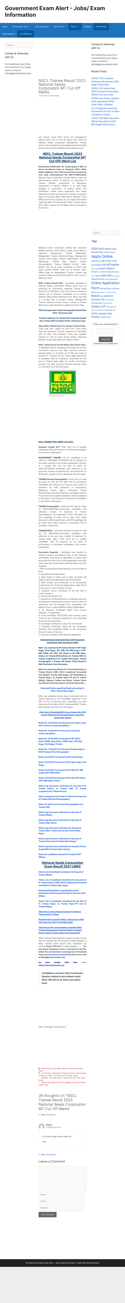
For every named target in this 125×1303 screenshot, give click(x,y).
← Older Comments (47, 1114)
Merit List (65, 1068)
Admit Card (58, 26)
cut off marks (46, 1073)
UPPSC (94, 313)
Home (5, 26)
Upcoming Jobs (42, 26)
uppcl (112, 307)
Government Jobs (20, 26)
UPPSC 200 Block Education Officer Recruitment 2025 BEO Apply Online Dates (105, 121)
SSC (103, 299)
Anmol (49, 1125)
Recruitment (102, 292)
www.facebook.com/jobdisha (57, 954)
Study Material (8, 34)
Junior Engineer (108, 272)
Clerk (114, 261)
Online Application (111, 279)
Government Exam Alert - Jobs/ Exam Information (55, 11)
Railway (94, 292)
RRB (101, 296)
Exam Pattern (106, 268)
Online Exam (105, 288)
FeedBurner (112, 343)
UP (103, 306)
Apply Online (102, 256)
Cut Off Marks (26, 34)
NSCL (50, 1075)
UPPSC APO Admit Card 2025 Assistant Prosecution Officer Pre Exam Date (104, 91)
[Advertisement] (62, 60)
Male (98, 276)
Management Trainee (59, 1073)
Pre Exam (115, 288)
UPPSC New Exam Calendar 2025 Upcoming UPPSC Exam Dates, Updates (105, 101)
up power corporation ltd (105, 310)
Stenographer (96, 303)
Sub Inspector (107, 303)
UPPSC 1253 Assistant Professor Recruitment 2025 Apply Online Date (105, 81)
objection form (97, 279)
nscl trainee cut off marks (62, 1075)
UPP (107, 307)
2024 (94, 248)
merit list (71, 1073)
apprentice (95, 261)
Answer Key (101, 26)
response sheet (111, 292)
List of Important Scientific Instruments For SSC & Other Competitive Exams (105, 111)
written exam (105, 317)
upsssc (102, 313)
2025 (101, 248)
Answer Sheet (109, 252)
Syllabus (87, 26)
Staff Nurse (109, 300)
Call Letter (106, 260)
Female (94, 272)
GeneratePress (92, 1263)
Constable (96, 265)
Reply (44, 1142)
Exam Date (95, 269)
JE (99, 272)
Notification (116, 276)
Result (73, 26)
